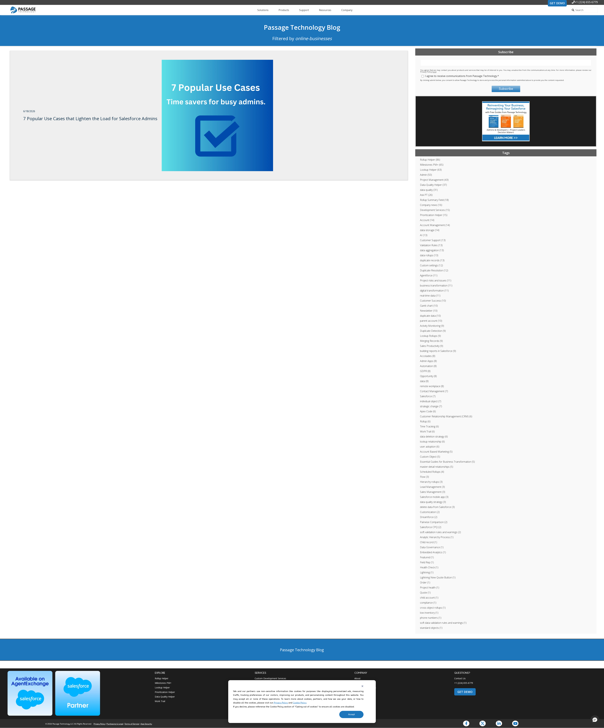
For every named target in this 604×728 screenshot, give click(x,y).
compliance (428, 602)
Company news (431, 205)
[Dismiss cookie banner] (362, 686)
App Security (146, 724)
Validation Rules (431, 245)
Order (425, 582)
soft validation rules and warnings (440, 532)
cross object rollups (433, 607)
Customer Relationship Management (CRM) (446, 416)
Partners (358, 692)
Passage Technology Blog (302, 27)
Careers (358, 682)
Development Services (435, 210)
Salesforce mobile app (434, 497)
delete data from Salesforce (437, 507)
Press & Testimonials (365, 687)
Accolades (427, 356)
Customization (430, 512)
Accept (351, 714)
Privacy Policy (280, 703)
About (357, 678)
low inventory (429, 612)
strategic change (431, 406)
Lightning (426, 572)
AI (423, 235)
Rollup (425, 421)
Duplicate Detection (433, 331)
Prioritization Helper (433, 215)
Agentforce (428, 275)
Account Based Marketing (436, 451)
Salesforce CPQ (430, 527)
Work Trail (427, 431)
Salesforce (428, 396)
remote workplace (432, 386)
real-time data (430, 295)
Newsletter (428, 310)
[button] (594, 719)
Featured (427, 557)
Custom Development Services (270, 678)
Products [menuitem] (284, 10)
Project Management (434, 180)
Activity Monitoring (432, 326)
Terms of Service (132, 724)
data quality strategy (433, 502)
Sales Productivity (431, 346)
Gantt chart (429, 305)
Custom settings (431, 265)
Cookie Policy (299, 703)
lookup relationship (432, 441)
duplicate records (432, 260)
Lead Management (432, 487)
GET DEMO (557, 3)
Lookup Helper (431, 169)
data (424, 381)
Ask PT (426, 195)
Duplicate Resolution (434, 270)
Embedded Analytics (433, 552)
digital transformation (434, 290)
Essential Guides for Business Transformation (447, 461)
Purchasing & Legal (115, 724)
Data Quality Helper (433, 185)
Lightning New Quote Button (438, 577)
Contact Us (460, 678)
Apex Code (428, 411)
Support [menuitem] (304, 10)
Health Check (429, 567)
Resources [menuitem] (325, 10)
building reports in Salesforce (438, 351)
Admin (426, 174)
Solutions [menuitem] (262, 10)
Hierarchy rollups (431, 482)
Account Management (435, 225)
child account (429, 597)
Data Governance (432, 547)
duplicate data (430, 315)
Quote (425, 592)
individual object (430, 401)
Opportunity (428, 376)
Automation (428, 366)
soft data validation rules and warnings (443, 622)
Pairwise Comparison (433, 522)
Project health (429, 587)
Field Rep (427, 562)
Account (427, 220)
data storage (429, 230)
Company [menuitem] (346, 10)
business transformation (436, 285)
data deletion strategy (434, 436)
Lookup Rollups (430, 336)
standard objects (431, 628)
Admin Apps (428, 361)
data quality (429, 190)
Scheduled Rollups (432, 471)
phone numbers (430, 617)
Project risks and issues (435, 280)
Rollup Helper (430, 159)
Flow (424, 477)
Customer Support (433, 240)
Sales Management (432, 492)
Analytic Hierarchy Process (436, 537)
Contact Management (434, 391)
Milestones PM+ (431, 164)
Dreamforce (428, 517)
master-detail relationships (436, 466)
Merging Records (431, 341)
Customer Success (433, 300)
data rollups (429, 255)
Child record (428, 542)
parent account (431, 320)
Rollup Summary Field (434, 200)
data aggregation (432, 250)
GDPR (425, 371)
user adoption (429, 446)
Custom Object (430, 456)
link (434, 72)
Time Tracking (429, 426)
